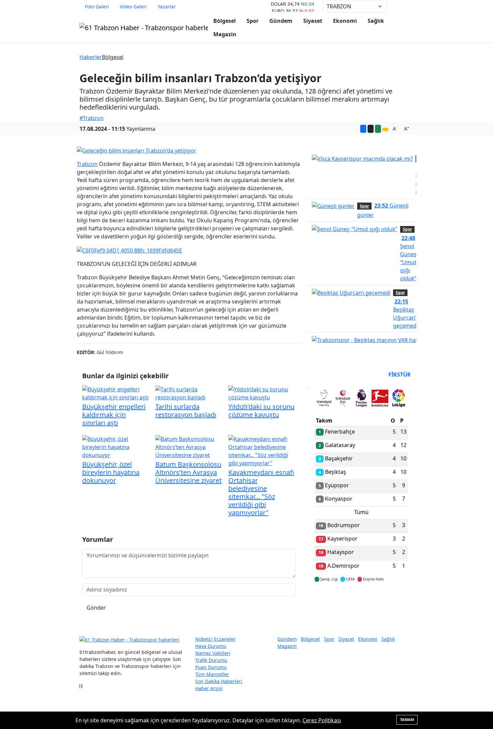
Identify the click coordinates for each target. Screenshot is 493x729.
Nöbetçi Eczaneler (215, 639)
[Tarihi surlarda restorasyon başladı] (189, 392)
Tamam (407, 719)
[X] (81, 686)
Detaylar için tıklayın (361, 599)
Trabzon (87, 164)
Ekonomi (345, 20)
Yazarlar (167, 6)
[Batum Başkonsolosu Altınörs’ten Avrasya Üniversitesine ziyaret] (189, 446)
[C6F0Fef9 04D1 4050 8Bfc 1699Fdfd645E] (129, 250)
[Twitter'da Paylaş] (371, 129)
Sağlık (376, 20)
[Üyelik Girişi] (411, 6)
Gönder (96, 607)
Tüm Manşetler (212, 674)
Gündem (280, 20)
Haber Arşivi (209, 688)
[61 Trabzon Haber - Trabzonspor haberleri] (143, 27)
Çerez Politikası (322, 720)
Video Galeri (133, 6)
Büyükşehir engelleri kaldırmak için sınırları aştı (114, 414)
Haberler (90, 57)
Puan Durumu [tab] (332, 374)
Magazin (224, 34)
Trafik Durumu (211, 660)
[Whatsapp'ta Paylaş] (378, 129)
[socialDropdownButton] (385, 129)
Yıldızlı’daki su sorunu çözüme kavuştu (261, 410)
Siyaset (312, 20)
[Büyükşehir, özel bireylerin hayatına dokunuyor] (116, 446)
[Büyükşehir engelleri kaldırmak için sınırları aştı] (116, 392)
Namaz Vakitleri (212, 653)
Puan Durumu (211, 667)
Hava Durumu (210, 646)
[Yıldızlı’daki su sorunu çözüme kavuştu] (262, 392)
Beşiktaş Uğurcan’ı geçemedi (405, 313)
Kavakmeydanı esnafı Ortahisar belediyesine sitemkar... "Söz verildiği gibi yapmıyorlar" (261, 492)
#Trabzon (91, 118)
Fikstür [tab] (399, 374)
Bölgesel (224, 20)
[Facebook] (79, 686)
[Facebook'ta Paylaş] (363, 129)
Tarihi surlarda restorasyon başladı (185, 410)
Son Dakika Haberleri (218, 681)
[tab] (324, 399)
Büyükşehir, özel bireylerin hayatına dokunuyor (111, 472)
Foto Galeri (97, 6)
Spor (252, 20)
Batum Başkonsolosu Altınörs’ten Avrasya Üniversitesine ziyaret (188, 472)
